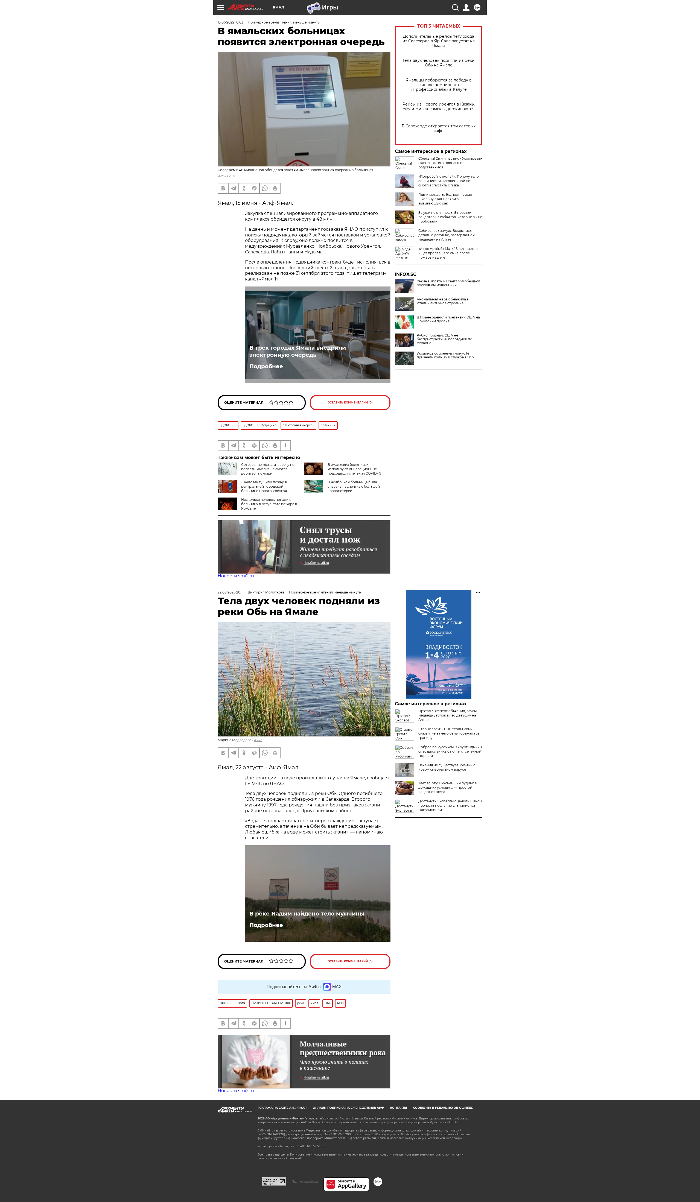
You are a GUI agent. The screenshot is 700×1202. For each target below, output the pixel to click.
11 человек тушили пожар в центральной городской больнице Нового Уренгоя (264, 486)
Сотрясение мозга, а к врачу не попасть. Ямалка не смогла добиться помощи (267, 469)
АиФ (258, 740)
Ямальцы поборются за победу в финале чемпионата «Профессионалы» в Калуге (439, 85)
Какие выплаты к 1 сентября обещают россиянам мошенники (448, 283)
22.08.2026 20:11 (230, 592)
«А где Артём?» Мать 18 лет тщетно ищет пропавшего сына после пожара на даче (448, 253)
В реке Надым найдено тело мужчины (306, 913)
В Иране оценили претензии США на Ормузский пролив (448, 319)
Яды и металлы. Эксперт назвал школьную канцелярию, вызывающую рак (445, 198)
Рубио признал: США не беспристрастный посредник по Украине (444, 339)
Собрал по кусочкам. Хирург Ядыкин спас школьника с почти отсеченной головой (450, 751)
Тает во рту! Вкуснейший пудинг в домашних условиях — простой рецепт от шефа (447, 787)
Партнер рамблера (305, 1181)
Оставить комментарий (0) (350, 402)
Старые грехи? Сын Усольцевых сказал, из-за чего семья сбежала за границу (449, 733)
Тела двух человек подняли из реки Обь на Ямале (438, 63)
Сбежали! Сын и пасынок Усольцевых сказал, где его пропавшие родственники (450, 162)
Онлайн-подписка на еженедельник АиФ (348, 1108)
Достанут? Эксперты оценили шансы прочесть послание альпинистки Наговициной (450, 805)
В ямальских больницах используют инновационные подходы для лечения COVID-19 (354, 469)
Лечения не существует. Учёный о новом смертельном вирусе (447, 767)
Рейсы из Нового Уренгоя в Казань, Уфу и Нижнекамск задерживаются (438, 106)
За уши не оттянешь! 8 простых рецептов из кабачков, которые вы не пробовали (450, 216)
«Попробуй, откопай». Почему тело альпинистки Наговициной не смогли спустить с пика (448, 180)
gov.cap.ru (226, 175)
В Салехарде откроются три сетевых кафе (439, 128)
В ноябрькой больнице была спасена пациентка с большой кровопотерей (354, 486)
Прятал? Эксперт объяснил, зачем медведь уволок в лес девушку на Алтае (447, 715)
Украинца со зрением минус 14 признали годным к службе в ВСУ (445, 355)
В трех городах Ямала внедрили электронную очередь (297, 351)
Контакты (398, 1108)
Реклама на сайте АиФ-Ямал (282, 1108)
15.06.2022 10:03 (230, 22)
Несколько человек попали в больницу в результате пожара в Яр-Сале (269, 504)
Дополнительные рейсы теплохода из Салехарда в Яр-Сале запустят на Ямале (438, 41)
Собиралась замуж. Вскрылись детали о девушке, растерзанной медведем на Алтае (446, 235)
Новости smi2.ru (236, 575)
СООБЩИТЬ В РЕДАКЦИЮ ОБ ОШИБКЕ (443, 1108)
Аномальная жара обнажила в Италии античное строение (443, 301)
